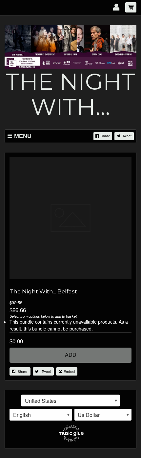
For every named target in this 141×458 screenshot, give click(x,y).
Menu (22, 136)
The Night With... (70, 94)
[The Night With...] (70, 46)
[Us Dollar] (103, 415)
